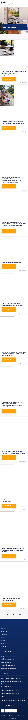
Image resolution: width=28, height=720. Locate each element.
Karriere (3, 637)
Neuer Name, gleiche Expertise (11, 262)
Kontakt (3, 646)
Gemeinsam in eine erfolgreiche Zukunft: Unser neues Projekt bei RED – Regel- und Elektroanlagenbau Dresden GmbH (14, 224)
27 (20, 614)
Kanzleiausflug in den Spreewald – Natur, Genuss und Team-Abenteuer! (13, 122)
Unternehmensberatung (8, 668)
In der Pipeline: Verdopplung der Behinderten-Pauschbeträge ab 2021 (13, 452)
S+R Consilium (12, 716)
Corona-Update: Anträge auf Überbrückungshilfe (11, 599)
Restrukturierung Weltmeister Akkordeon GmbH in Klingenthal (12, 304)
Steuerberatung (6, 662)
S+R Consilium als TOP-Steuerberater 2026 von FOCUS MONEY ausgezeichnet (14, 73)
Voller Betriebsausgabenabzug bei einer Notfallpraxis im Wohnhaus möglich (13, 550)
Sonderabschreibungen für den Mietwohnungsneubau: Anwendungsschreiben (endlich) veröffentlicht (12, 404)
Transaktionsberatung (8, 665)
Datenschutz (12, 718)
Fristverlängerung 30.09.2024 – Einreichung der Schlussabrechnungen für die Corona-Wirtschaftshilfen (11, 179)
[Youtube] (15, 710)
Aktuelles (4, 631)
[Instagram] (2, 710)
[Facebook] (11, 710)
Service (3, 643)
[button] (25, 3)
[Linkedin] (7, 710)
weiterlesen (9, 79)
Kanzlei (3, 640)
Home (3, 628)
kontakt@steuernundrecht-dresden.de (13, 700)
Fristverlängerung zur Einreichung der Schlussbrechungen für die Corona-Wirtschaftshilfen (14, 353)
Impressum (21, 716)
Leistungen (4, 634)
